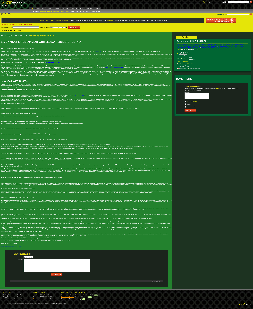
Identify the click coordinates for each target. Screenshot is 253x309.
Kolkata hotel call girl (223, 46)
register (210, 2)
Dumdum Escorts (225, 47)
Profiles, (5, 295)
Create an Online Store (81, 297)
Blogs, (5, 297)
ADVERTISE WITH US (46, 297)
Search (72, 11)
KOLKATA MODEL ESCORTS (190, 46)
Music (13, 299)
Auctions (23, 297)
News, (18, 299)
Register (35, 299)
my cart (216, 2)
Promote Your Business (67, 297)
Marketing (88, 11)
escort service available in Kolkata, (114, 67)
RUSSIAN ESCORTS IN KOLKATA (208, 46)
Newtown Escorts (215, 47)
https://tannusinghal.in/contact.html (11, 246)
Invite (77, 11)
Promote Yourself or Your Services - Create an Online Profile (77, 295)
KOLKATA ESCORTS (182, 45)
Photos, (10, 299)
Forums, (9, 297)
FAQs (50, 299)
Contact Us (36, 297)
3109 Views (189, 63)
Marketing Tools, (44, 299)
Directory (49, 11)
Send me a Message (195, 68)
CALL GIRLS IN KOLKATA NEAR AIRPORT (188, 47)
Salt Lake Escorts (205, 47)
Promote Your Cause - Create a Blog (71, 299)
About (93, 11)
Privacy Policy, (44, 295)
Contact (98, 11)
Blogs (9, 295)
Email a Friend (182, 68)
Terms (49, 295)
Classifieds (56, 11)
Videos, (5, 299)
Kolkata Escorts (53, 63)
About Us (35, 295)
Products (62, 11)
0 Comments (182, 63)
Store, (18, 297)
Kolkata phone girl (79, 95)
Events (22, 299)
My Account (36, 11)
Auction (67, 11)
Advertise (82, 11)
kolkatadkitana (183, 54)
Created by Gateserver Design (58, 303)
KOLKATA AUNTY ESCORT (237, 46)
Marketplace (43, 11)
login (204, 2)
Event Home (17, 30)
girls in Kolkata (98, 51)
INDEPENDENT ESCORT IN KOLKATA (211, 45)
